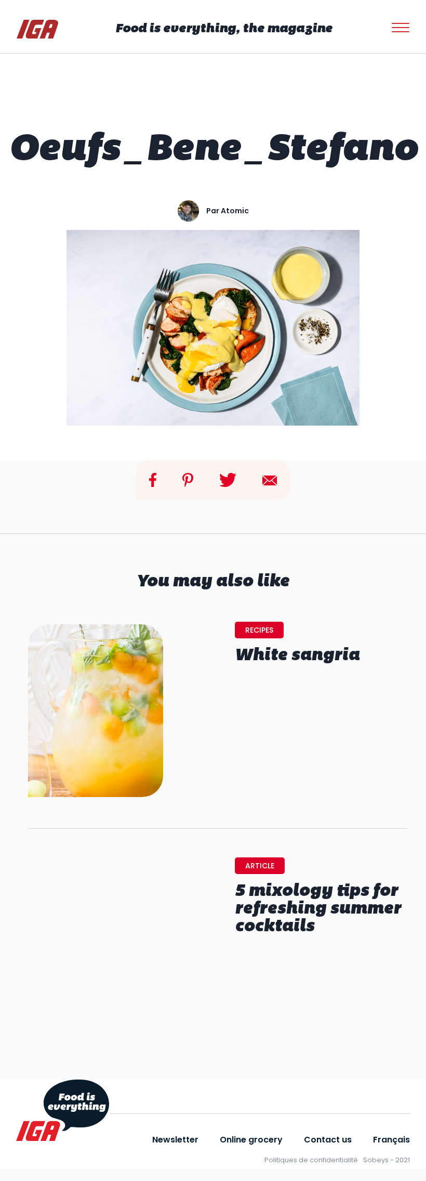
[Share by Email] (269, 479)
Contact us (328, 1140)
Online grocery (251, 1140)
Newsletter (175, 1140)
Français (391, 1140)
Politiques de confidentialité (311, 1160)
